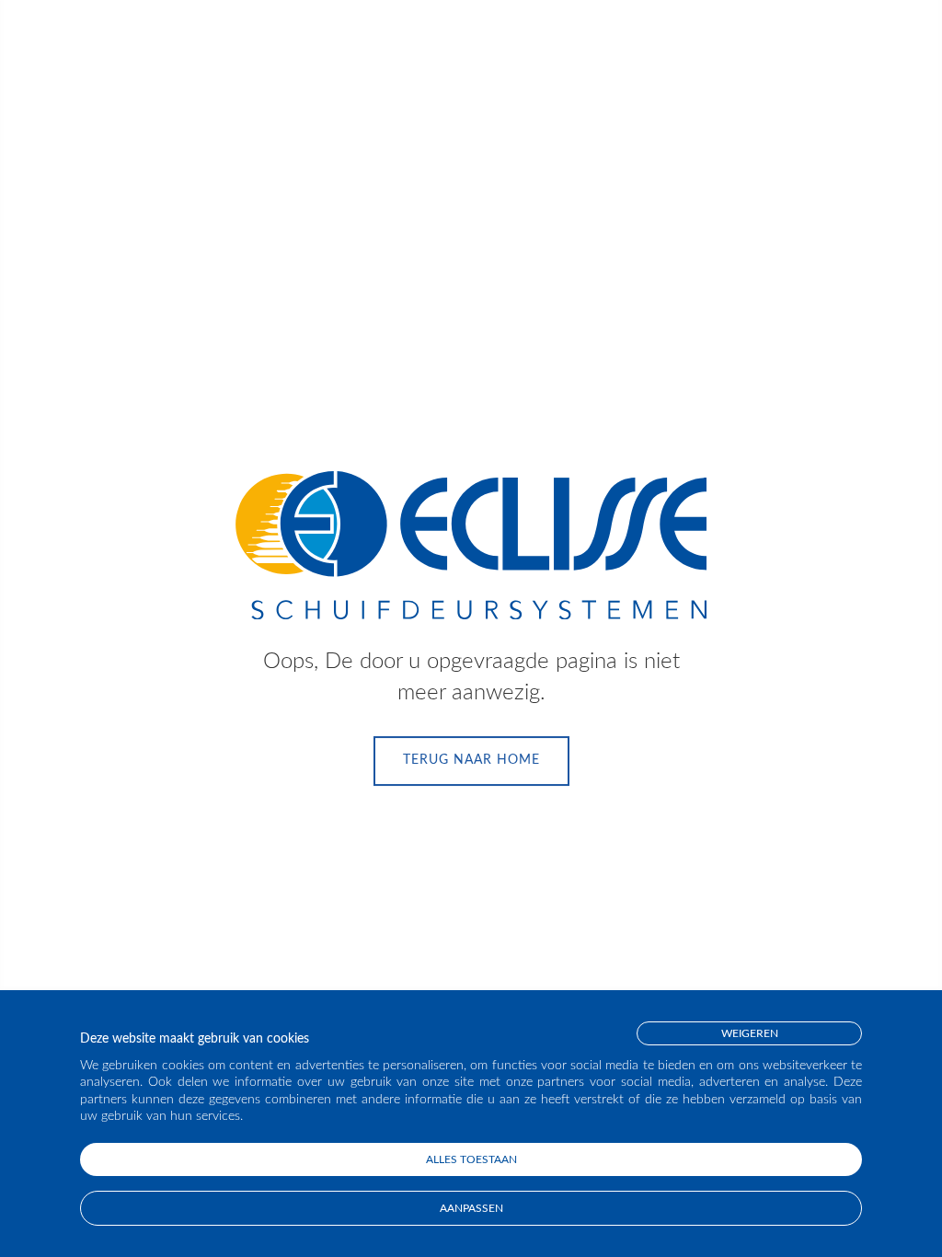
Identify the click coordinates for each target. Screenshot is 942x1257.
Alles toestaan (471, 1159)
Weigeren (749, 1033)
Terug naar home (471, 760)
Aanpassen (471, 1208)
